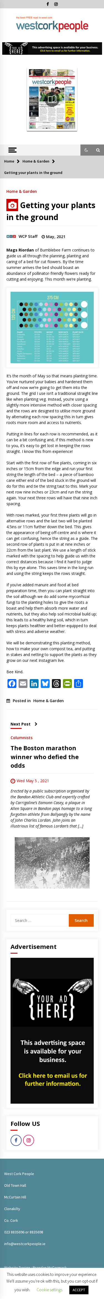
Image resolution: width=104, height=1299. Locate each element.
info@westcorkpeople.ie (24, 1243)
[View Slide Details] (52, 48)
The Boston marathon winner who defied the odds (45, 756)
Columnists (21, 737)
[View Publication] (52, 99)
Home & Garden (21, 191)
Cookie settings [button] (49, 1289)
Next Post (21, 724)
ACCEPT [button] (79, 1290)
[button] (86, 150)
